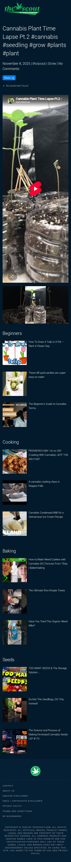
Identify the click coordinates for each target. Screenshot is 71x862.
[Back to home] (21, 8)
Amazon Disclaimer (15, 796)
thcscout (39, 63)
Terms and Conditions (17, 811)
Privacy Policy (12, 806)
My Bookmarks (12, 816)
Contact (8, 786)
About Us (9, 791)
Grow (52, 63)
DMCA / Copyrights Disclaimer (22, 801)
